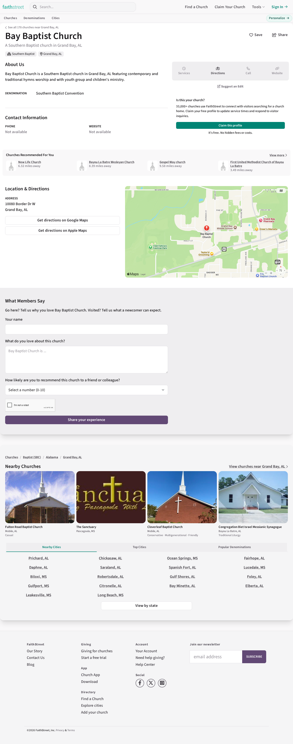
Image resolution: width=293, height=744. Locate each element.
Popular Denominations (234, 547)
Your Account (146, 651)
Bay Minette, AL (182, 586)
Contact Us (36, 657)
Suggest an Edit (232, 86)
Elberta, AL (254, 586)
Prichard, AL (39, 558)
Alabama (52, 457)
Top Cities (139, 547)
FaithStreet (13, 7)
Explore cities (92, 705)
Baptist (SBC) (32, 457)
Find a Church (196, 7)
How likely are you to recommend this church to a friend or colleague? (62, 380)
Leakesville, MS (38, 595)
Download (89, 681)
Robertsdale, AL (110, 576)
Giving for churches (97, 651)
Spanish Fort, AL (182, 567)
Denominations (34, 18)
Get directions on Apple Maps (62, 230)
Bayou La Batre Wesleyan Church (111, 162)
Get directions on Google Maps (62, 220)
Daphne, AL (38, 567)
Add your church (94, 712)
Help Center (145, 664)
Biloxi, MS (38, 576)
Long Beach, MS (111, 595)
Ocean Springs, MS (182, 558)
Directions (218, 73)
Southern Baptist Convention (60, 93)
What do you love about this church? (35, 341)
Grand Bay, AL (52, 54)
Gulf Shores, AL (182, 576)
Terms (71, 730)
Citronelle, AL (110, 586)
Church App (90, 675)
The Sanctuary (86, 527)
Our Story (34, 651)
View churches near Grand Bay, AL (257, 466)
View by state (146, 605)
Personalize (279, 18)
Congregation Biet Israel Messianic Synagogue (250, 527)
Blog (30, 664)
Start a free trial (93, 657)
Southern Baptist (23, 54)
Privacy (60, 730)
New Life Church (29, 162)
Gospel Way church (172, 162)
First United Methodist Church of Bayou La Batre (257, 164)
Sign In (277, 7)
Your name (14, 319)
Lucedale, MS (254, 567)
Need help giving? (150, 657)
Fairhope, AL (254, 558)
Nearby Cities (51, 547)
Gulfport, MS (38, 586)
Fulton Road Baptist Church (23, 527)
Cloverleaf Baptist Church (165, 527)
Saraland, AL (110, 567)
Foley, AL (254, 576)
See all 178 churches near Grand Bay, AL (33, 27)
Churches (10, 18)
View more (277, 155)
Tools (256, 7)
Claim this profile (230, 125)
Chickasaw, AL (110, 558)
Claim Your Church (230, 7)
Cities (56, 18)
